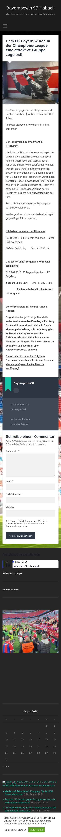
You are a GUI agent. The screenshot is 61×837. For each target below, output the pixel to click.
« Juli (6, 766)
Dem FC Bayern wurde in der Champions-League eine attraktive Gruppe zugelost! (28, 48)
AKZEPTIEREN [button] (36, 830)
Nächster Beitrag (19, 424)
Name (9, 481)
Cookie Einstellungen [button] (15, 829)
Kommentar (12, 451)
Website (10, 507)
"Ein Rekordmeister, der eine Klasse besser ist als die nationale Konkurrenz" (30, 809)
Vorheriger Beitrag (20, 419)
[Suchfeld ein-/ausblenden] (56, 26)
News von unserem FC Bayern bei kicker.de (29, 786)
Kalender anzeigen (13, 573)
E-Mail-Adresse (14, 494)
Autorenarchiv (16, 390)
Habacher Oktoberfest (26, 566)
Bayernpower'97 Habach (30, 8)
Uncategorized (18, 409)
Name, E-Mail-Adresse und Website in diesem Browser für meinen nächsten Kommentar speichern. (27, 523)
